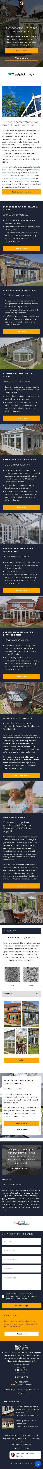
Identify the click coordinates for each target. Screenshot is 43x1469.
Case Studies (21, 1129)
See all (18, 1402)
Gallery (21, 1060)
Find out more (21, 886)
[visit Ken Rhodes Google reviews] (21, 78)
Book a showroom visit (21, 192)
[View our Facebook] (17, 1369)
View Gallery (21, 1123)
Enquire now (21, 51)
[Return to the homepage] (22, 3)
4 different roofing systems (17, 178)
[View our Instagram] (24, 1369)
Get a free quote (21, 775)
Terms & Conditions (21, 1448)
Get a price (21, 332)
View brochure (21, 58)
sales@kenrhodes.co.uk (22, 1385)
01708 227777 (22, 1382)
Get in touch (21, 248)
